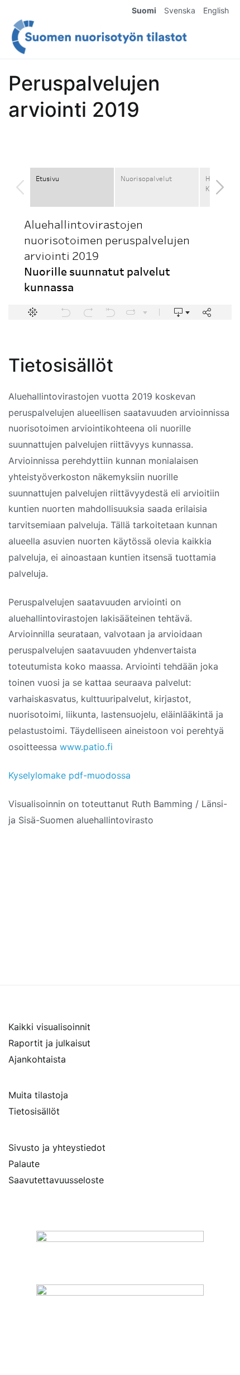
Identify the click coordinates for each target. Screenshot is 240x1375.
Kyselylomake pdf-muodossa (69, 775)
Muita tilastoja (38, 1095)
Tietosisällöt (34, 1111)
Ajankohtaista (37, 1059)
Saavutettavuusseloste (56, 1180)
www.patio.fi (86, 746)
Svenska (179, 10)
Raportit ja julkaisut (49, 1043)
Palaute (24, 1163)
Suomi (144, 10)
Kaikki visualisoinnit (49, 1026)
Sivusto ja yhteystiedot (56, 1147)
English (216, 10)
